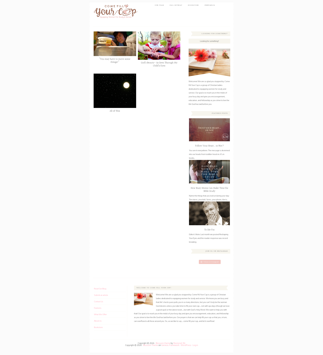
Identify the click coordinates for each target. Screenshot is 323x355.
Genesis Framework (170, 345)
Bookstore (98, 327)
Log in (195, 345)
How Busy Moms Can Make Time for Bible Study (209, 189)
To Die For (209, 230)
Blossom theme (163, 343)
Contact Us (98, 301)
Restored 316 (179, 343)
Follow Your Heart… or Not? (209, 146)
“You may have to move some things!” (114, 60)
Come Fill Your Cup (115, 12)
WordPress (186, 345)
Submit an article (101, 295)
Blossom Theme (150, 345)
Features (97, 308)
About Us (98, 321)
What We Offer (100, 314)
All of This (115, 111)
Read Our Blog (100, 288)
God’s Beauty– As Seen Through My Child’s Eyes (159, 64)
